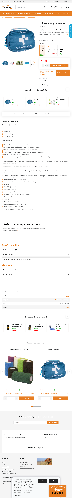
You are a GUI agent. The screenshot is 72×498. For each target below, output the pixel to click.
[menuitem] (8, 13)
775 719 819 (54, 6)
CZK (48, 1)
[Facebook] (39, 448)
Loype (44, 80)
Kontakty (9, 1)
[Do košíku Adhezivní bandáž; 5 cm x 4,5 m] (26, 398)
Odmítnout (42, 481)
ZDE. (28, 492)
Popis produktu (7, 114)
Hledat (44, 7)
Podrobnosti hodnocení (58, 29)
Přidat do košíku (59, 65)
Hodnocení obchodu (6, 481)
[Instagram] (43, 448)
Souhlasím (53, 481)
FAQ (3, 483)
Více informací (64, 34)
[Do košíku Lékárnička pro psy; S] (60, 398)
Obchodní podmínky (6, 471)
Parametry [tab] (55, 114)
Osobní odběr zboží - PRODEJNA (27, 468)
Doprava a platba (17, 1)
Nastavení (18, 495)
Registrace (66, 1)
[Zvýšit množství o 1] (47, 65)
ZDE (15, 490)
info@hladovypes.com (51, 434)
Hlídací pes (56, 85)
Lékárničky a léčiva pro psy (62, 300)
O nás (3, 1)
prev (2, 372)
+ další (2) (33, 64)
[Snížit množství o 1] (43, 65)
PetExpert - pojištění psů (25, 462)
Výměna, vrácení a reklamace (20, 114)
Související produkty (45, 114)
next (69, 372)
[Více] (66, 13)
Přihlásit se (53, 422)
